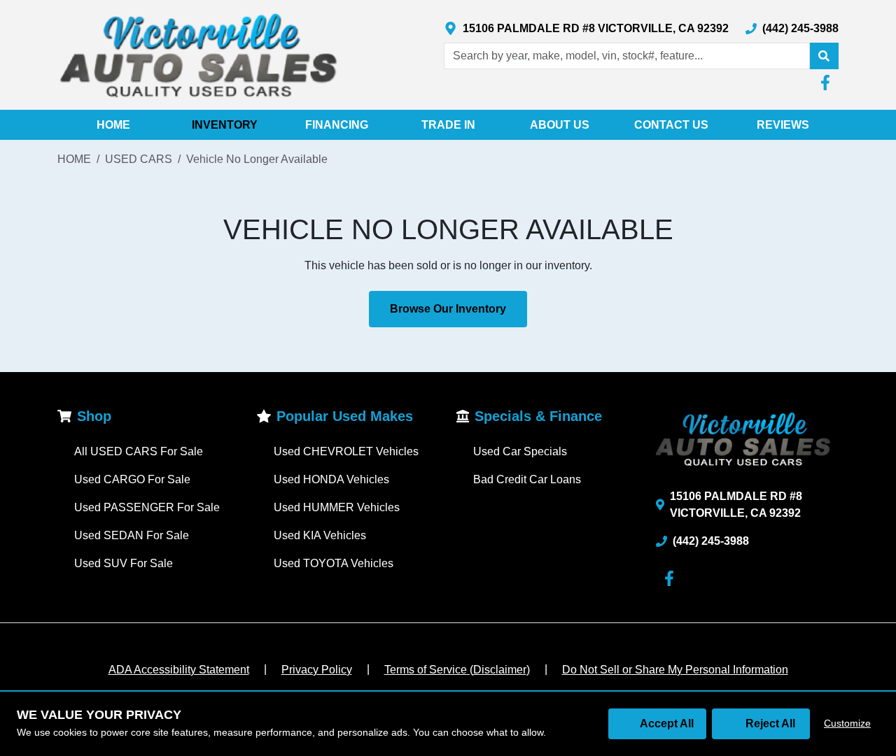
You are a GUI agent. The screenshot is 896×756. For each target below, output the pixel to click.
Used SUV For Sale (123, 563)
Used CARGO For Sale (132, 479)
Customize (847, 723)
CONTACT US (671, 125)
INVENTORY (225, 125)
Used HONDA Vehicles (331, 479)
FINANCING (336, 125)
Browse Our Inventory (448, 309)
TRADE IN (448, 125)
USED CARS (138, 159)
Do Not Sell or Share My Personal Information (675, 670)
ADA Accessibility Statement (178, 670)
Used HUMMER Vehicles (337, 507)
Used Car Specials (520, 451)
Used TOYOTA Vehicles (333, 563)
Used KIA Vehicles (320, 535)
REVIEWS (783, 125)
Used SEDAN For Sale (131, 535)
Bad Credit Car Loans (527, 479)
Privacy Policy (316, 670)
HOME (113, 125)
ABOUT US (559, 125)
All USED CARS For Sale (138, 451)
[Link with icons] (828, 82)
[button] (824, 56)
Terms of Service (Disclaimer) (457, 670)
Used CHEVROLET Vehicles (346, 451)
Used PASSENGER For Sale (147, 507)
